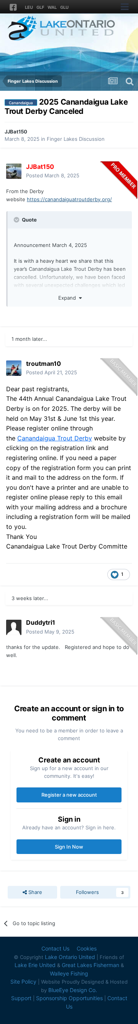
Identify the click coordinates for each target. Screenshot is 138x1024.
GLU (64, 7)
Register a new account (69, 795)
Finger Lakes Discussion (76, 139)
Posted (52, 175)
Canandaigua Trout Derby (54, 438)
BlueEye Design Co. (72, 990)
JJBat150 (16, 131)
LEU (29, 7)
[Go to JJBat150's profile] (13, 171)
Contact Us (55, 948)
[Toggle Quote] (17, 220)
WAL (52, 7)
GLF (40, 7)
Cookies (87, 948)
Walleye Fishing (69, 973)
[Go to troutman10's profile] (13, 368)
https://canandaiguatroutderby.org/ (69, 199)
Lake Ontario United (70, 957)
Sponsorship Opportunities (69, 998)
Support (21, 998)
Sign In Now (69, 847)
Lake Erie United (35, 965)
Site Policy (23, 981)
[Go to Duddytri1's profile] (13, 627)
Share (34, 892)
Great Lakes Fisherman (90, 965)
